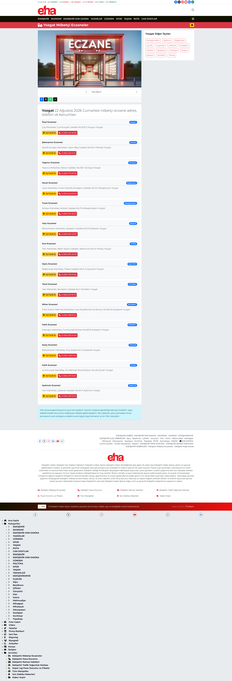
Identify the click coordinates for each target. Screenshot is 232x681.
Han (162, 438)
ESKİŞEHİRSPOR (185, 436)
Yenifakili (161, 55)
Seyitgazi (129, 441)
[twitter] (68, 515)
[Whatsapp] (62, 441)
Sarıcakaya (165, 441)
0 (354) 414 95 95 (69, 133)
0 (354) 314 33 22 (69, 214)
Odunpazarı (117, 441)
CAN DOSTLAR (149, 19)
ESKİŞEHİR (43, 19)
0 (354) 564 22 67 (69, 234)
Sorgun (184, 50)
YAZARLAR (96, 19)
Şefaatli (150, 55)
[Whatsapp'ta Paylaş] (50, 99)
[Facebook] (40, 441)
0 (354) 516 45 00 (69, 254)
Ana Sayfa (13, 520)
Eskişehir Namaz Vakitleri (131, 490)
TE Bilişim (189, 506)
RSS (43, 506)
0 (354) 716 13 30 (69, 376)
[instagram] (101, 515)
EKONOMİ (56, 19)
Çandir (150, 45)
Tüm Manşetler (87, 496)
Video (11, 625)
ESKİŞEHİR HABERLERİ (136, 446)
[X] (44, 441)
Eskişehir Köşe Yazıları (184, 446)
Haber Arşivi (165, 496)
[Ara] (193, 10)
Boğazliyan (180, 40)
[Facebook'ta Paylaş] (41, 99)
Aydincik (167, 40)
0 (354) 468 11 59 (69, 355)
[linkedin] (201, 515)
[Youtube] (58, 441)
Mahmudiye (177, 438)
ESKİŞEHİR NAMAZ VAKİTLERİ (179, 444)
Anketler (13, 643)
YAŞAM (128, 19)
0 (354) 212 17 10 (68, 153)
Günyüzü (155, 438)
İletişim (135, 444)
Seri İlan (13, 634)
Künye (11, 646)
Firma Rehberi (16, 631)
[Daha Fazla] (55, 99)
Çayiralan (160, 45)
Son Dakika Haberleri (129, 496)
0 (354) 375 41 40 (69, 335)
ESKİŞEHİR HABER (124, 436)
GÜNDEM (109, 19)
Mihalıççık (106, 441)
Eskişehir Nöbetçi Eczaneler (160, 446)
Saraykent (161, 50)
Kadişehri (184, 45)
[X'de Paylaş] (46, 99)
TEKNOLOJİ (18, 573)
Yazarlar (12, 628)
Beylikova (136, 438)
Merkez (150, 50)
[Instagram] (49, 441)
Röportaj (13, 637)
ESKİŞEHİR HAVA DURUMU (152, 444)
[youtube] (135, 515)
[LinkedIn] (53, 441)
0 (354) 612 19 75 (69, 295)
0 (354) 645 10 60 (69, 194)
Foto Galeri (14, 622)
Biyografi (13, 640)
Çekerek (172, 45)
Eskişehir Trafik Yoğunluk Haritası (174, 490)
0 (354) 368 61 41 (69, 315)
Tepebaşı (148, 441)
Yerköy (172, 55)
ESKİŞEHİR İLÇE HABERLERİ (112, 438)
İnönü (168, 438)
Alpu (129, 438)
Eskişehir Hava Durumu (91, 490)
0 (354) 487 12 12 (69, 396)
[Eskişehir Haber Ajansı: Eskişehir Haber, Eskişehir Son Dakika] (47, 9)
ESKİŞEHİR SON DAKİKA (76, 19)
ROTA (136, 19)
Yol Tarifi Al (51, 133)
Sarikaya (174, 50)
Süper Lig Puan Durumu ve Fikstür (31, 668)
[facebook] (35, 515)
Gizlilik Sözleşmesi (122, 444)
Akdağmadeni (153, 40)
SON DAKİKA (187, 441)
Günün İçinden (106, 444)
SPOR (119, 19)
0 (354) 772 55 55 (69, 173)
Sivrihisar (138, 441)
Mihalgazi (189, 438)
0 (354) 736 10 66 (69, 274)
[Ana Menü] (193, 18)
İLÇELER (17, 579)
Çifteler (145, 438)
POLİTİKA (17, 563)
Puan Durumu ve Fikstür (52, 496)
